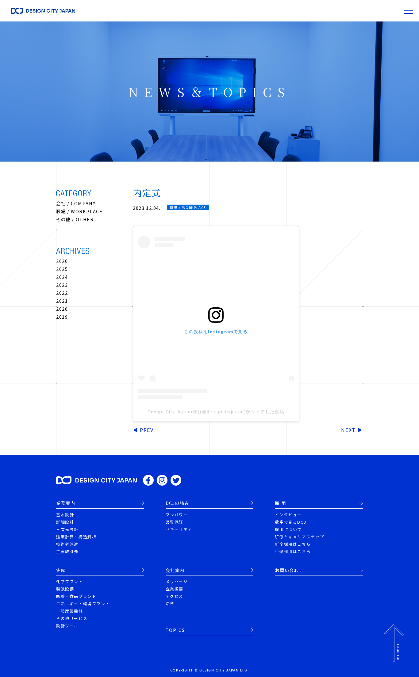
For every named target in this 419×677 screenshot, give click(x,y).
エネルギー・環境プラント (83, 603)
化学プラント (69, 581)
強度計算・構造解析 (76, 537)
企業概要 (174, 589)
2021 (62, 301)
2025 (62, 269)
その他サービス (71, 618)
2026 (62, 261)
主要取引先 (67, 551)
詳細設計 (65, 522)
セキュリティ (179, 529)
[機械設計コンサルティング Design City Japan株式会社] (96, 480)
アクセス (174, 596)
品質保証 (174, 522)
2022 (62, 293)
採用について (288, 529)
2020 (62, 309)
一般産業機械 (69, 611)
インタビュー (288, 514)
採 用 (280, 503)
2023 (62, 285)
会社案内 (175, 570)
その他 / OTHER (75, 219)
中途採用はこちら (293, 551)
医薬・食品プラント (76, 596)
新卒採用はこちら (293, 544)
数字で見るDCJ (290, 522)
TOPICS (175, 630)
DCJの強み (178, 503)
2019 (62, 316)
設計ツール (67, 626)
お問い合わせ (289, 570)
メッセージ (177, 581)
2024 (62, 277)
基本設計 (65, 514)
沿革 (170, 603)
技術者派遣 (67, 544)
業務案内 (65, 503)
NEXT (348, 429)
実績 (61, 570)
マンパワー (177, 514)
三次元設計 (67, 529)
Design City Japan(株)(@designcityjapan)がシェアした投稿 (216, 411)
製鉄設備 (65, 589)
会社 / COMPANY (75, 203)
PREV (146, 429)
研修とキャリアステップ (299, 537)
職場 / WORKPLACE (79, 211)
